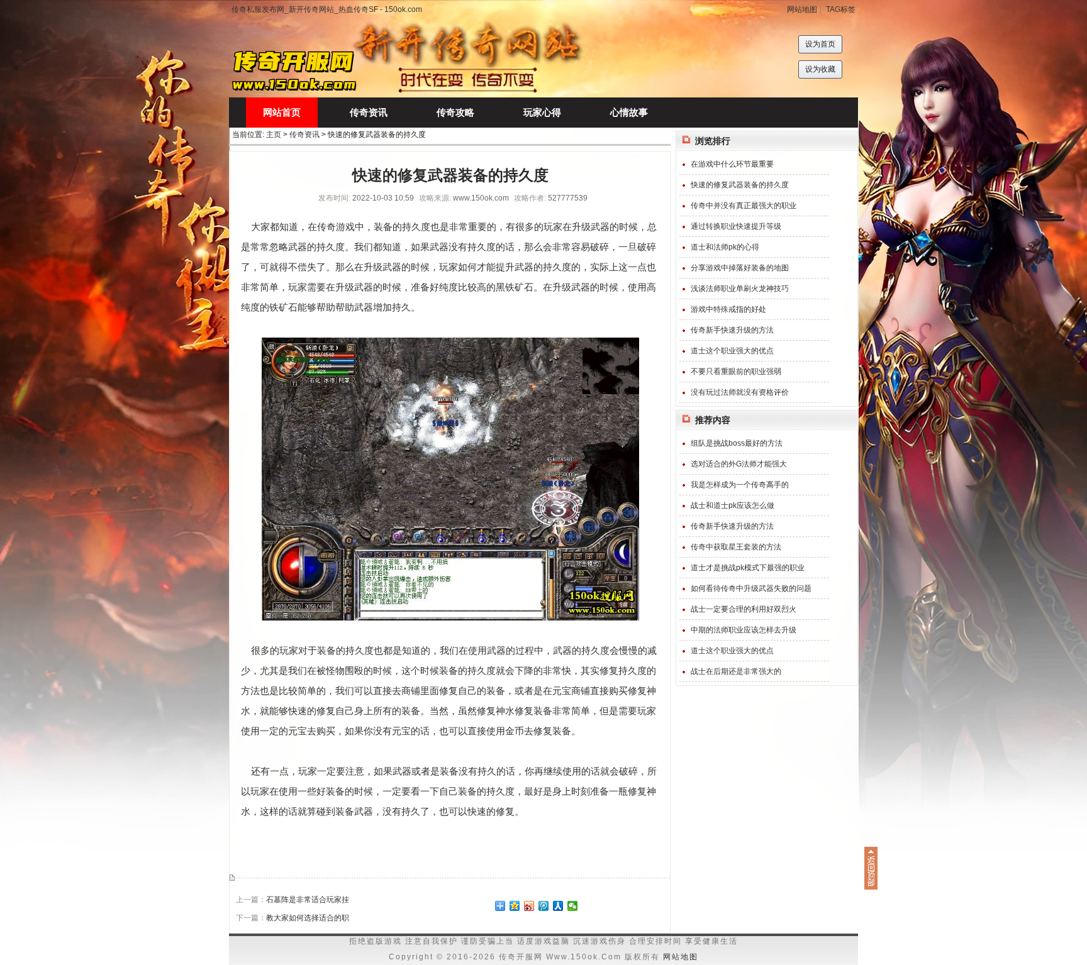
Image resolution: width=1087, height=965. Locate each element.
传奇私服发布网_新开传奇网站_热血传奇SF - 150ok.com (326, 9)
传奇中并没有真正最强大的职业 (743, 205)
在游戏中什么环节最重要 (732, 164)
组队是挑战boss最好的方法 (737, 443)
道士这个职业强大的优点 (732, 350)
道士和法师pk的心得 (725, 247)
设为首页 (820, 44)
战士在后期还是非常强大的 (736, 671)
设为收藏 (820, 69)
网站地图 (802, 9)
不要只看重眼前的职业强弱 (736, 371)
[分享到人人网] (558, 906)
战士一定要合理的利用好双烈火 (743, 609)
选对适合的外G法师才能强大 (739, 464)
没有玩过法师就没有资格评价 (740, 392)
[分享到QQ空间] (515, 906)
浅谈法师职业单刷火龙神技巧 (740, 288)
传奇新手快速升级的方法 (732, 330)
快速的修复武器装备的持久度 (740, 184)
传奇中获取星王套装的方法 (736, 547)
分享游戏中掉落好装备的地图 (740, 267)
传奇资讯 (304, 134)
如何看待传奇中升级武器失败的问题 (751, 588)
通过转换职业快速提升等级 (736, 226)
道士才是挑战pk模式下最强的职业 (748, 567)
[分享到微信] (572, 906)
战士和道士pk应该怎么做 (732, 505)
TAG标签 (841, 9)
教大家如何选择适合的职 (307, 917)
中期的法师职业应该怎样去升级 (743, 630)
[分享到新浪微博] (529, 906)
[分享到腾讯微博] (543, 906)
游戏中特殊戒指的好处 (728, 309)
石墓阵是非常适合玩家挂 (307, 899)
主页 (273, 134)
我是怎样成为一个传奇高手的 (740, 484)
